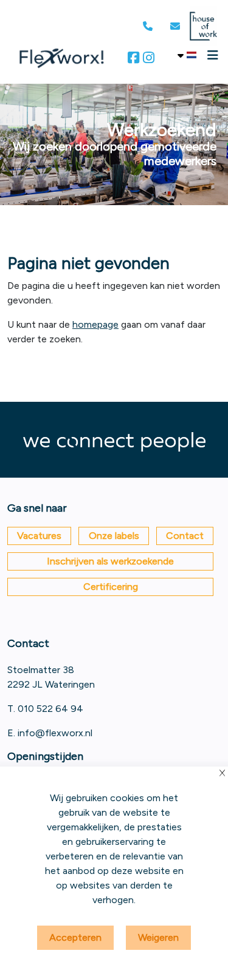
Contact (185, 535)
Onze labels (114, 535)
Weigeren (158, 937)
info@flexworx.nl (55, 733)
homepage (95, 324)
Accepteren (75, 937)
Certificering (110, 586)
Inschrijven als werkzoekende (110, 561)
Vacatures (39, 535)
